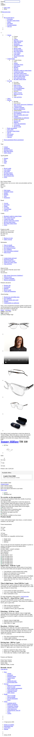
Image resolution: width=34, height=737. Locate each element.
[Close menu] (1, 32)
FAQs (15, 57)
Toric (5, 196)
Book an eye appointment (14, 685)
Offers (9, 98)
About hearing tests (12, 689)
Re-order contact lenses (13, 20)
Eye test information (19, 88)
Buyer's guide (17, 48)
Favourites (10, 19)
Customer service (11, 703)
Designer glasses (18, 45)
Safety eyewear (18, 92)
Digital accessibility (9, 724)
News (8, 712)
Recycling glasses (18, 51)
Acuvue (6, 203)
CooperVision (7, 209)
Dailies (6, 206)
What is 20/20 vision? (9, 261)
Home (2, 310)
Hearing (9, 100)
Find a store (7, 7)
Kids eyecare (17, 85)
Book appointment (12, 128)
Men (5, 160)
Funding (16, 116)
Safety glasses (17, 42)
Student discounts (11, 681)
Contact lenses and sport (10, 258)
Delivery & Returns (12, 704)
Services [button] (6, 684)
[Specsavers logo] (5, 12)
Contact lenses (11, 58)
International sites (8, 726)
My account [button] (7, 17)
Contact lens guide (19, 72)
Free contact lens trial (19, 78)
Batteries (16, 122)
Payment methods (12, 25)
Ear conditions (17, 113)
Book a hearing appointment (14, 688)
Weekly (16, 63)
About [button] (5, 701)
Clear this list (4, 669)
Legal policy (7, 727)
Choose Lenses (5, 484)
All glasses (8, 310)
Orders (9, 22)
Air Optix (6, 207)
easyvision (6, 204)
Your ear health (11, 697)
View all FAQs (18, 97)
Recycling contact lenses (20, 73)
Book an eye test (18, 94)
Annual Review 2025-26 (13, 710)
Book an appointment (19, 109)
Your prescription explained (11, 251)
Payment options (18, 50)
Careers (9, 713)
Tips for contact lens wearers (21, 75)
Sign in (12, 17)
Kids (5, 162)
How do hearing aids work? (21, 115)
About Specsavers (12, 709)
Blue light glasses (18, 41)
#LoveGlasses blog (19, 55)
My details (10, 23)
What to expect (18, 106)
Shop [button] (5, 672)
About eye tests (11, 686)
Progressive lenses (8, 259)
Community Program (12, 706)
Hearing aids (17, 120)
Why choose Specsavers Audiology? (23, 104)
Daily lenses (17, 66)
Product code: (4, 468)
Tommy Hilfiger (10, 441)
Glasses (9, 35)
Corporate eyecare (12, 691)
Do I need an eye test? (10, 248)
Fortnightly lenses (18, 64)
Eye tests (9, 81)
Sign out (9, 26)
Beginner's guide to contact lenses (22, 70)
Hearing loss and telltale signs (21, 112)
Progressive (7, 197)
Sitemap (6, 729)
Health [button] (5, 694)
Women (6, 158)
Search (2, 1)
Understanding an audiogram (21, 117)
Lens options (17, 52)
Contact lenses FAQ (12, 707)
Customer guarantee (19, 107)
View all (16, 69)
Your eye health (18, 86)
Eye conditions (18, 89)
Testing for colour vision (10, 262)
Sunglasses (17, 44)
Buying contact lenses (19, 76)
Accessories (17, 125)
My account (10, 134)
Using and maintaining (20, 123)
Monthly (16, 67)
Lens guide (17, 54)
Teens (5, 161)
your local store (25, 596)
